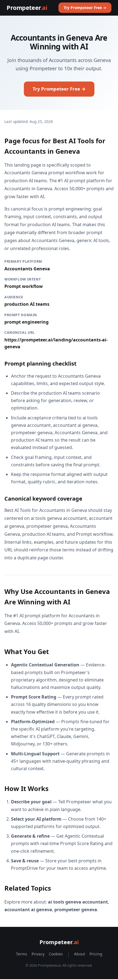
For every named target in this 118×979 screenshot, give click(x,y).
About (79, 953)
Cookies (56, 953)
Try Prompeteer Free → (85, 7)
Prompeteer (27, 8)
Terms (21, 953)
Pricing (95, 953)
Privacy (38, 953)
